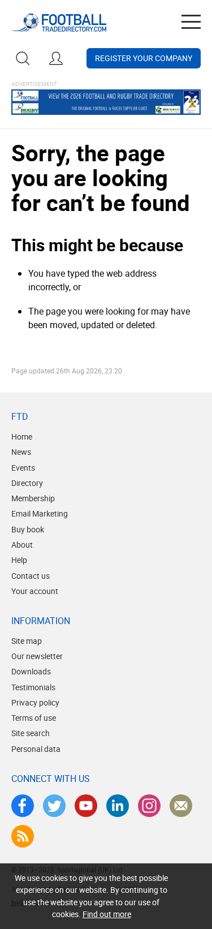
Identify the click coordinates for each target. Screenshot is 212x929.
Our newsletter (37, 656)
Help (19, 559)
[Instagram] (149, 805)
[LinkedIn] (117, 805)
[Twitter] (54, 805)
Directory (27, 483)
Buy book (27, 529)
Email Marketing (39, 513)
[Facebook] (22, 805)
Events (23, 467)
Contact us (30, 575)
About (22, 544)
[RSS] (22, 836)
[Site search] (22, 58)
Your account (34, 591)
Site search (30, 733)
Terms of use (33, 717)
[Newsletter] (181, 805)
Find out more (107, 914)
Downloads (31, 671)
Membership (33, 498)
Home (21, 436)
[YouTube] (86, 805)
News (21, 451)
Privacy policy (35, 702)
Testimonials (33, 687)
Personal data (35, 748)
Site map (26, 640)
